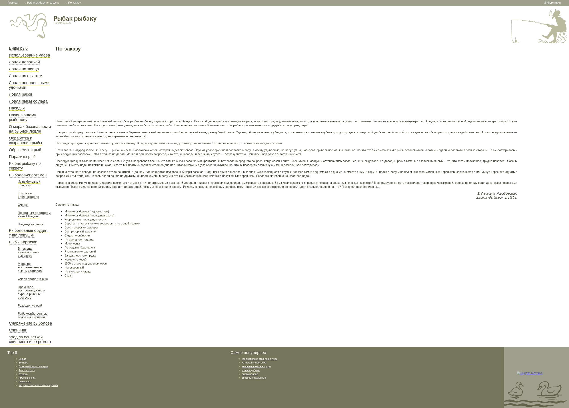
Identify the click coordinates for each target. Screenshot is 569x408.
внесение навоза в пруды (256, 366)
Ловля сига (25, 381)
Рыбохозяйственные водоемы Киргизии (33, 315)
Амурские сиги (27, 377)
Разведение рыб (30, 305)
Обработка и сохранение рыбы (25, 140)
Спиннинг (18, 330)
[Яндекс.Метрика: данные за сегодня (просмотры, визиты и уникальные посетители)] (530, 373)
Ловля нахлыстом (25, 76)
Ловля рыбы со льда (28, 101)
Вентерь (23, 362)
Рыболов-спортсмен (28, 175)
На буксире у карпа (77, 271)
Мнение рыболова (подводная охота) (89, 215)
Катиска (23, 374)
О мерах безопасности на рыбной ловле (30, 128)
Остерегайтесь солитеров (33, 366)
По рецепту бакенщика (79, 247)
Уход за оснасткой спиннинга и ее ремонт (30, 339)
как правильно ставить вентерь (259, 359)
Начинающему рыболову (22, 117)
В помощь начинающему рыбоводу (28, 252)
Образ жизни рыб (25, 149)
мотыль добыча (251, 370)
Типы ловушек (27, 370)
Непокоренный (74, 267)
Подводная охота (30, 224)
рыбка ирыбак (250, 374)
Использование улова (29, 55)
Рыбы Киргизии (23, 242)
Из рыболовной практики (29, 183)
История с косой (75, 259)
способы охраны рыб (254, 377)
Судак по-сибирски (77, 235)
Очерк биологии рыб (33, 279)
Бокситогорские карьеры (81, 227)
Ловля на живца (24, 69)
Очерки (23, 204)
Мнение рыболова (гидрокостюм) (86, 211)
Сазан (68, 275)
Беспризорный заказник (80, 231)
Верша (22, 359)
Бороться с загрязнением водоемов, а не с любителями (102, 223)
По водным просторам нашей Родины (34, 214)
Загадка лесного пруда (80, 255)
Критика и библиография (28, 194)
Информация (552, 2)
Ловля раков (20, 94)
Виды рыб (18, 48)
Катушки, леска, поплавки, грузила (38, 385)
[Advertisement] (189, 85)
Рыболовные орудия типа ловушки (28, 232)
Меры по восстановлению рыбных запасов (30, 267)
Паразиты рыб (22, 156)
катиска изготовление (254, 362)
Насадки (17, 108)
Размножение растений (80, 251)
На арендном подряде (79, 239)
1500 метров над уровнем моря (85, 263)
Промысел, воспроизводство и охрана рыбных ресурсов (31, 292)
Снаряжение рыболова (30, 323)
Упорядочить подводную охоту (85, 219)
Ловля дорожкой (24, 62)
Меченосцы (72, 243)
